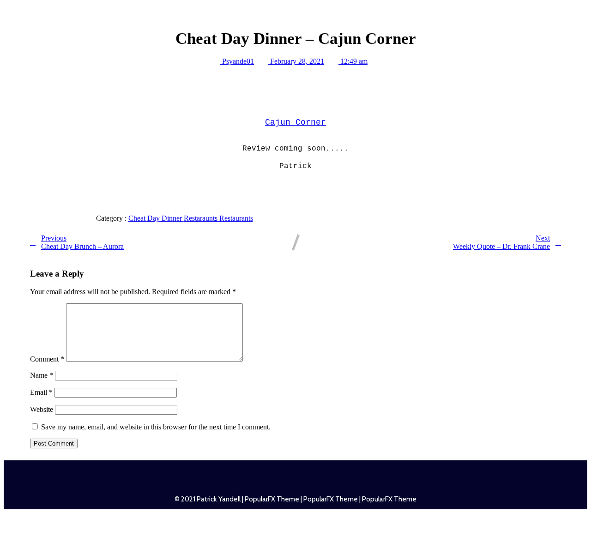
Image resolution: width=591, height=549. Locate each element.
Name (41, 375)
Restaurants (236, 218)
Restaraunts (201, 218)
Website (41, 409)
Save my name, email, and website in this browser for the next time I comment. (156, 427)
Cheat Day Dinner (156, 218)
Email (41, 392)
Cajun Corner (295, 122)
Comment (47, 359)
